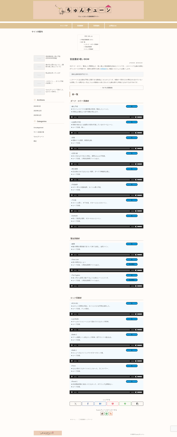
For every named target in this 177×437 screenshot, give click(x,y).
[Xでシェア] (75, 404)
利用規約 (103, 69)
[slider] (139, 117)
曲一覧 (83, 42)
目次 (86, 36)
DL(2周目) (131, 264)
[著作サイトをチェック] (102, 413)
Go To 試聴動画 (107, 87)
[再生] (72, 117)
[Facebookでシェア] (88, 404)
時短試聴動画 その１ (87, 39)
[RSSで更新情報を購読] (111, 413)
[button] (137, 404)
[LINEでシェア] (125, 404)
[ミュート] (136, 117)
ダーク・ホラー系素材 (91, 44)
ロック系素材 (89, 49)
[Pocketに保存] (113, 404)
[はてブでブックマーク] (100, 404)
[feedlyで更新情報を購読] (106, 413)
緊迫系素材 (88, 46)
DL (132, 106)
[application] (106, 117)
